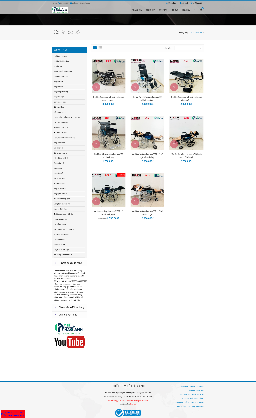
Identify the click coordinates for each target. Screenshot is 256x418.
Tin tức (175, 10)
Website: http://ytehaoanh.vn (137, 401)
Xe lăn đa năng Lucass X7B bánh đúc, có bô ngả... (186, 156)
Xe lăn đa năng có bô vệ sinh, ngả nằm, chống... (186, 98)
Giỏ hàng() (197, 3)
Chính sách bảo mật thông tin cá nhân (190, 406)
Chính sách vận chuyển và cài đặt (191, 394)
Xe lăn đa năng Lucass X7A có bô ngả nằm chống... (147, 156)
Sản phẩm (163, 10)
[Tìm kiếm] (194, 10)
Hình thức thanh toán (196, 390)
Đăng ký (184, 3)
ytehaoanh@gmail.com (116, 401)
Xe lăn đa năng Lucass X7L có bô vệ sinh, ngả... (147, 213)
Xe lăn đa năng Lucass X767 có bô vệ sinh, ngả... (108, 213)
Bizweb (133, 404)
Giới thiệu (150, 10)
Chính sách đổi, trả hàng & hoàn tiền (190, 402)
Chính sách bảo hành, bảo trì (193, 398)
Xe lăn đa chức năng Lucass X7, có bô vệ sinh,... (147, 98)
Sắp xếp (168, 48)
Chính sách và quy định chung (192, 386)
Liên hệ (185, 10)
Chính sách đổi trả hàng (71, 307)
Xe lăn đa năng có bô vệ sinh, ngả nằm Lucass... (108, 98)
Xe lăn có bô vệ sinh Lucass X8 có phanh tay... (108, 156)
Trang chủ (137, 10)
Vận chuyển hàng (68, 314)
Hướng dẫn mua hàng (70, 263)
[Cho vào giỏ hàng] (96, 87)
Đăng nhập (172, 3)
